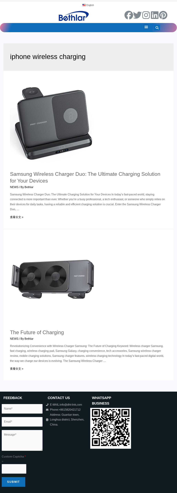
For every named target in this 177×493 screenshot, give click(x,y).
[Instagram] (146, 15)
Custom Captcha (14, 456)
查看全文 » (16, 217)
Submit (13, 481)
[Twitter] (137, 15)
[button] (146, 27)
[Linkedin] (154, 15)
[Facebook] (128, 15)
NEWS (14, 187)
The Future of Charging (37, 332)
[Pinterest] (163, 15)
